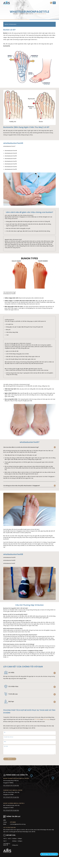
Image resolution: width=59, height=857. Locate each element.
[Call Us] (51, 3)
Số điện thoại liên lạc (8, 737)
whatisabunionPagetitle (40, 13)
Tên (4, 732)
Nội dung (6, 746)
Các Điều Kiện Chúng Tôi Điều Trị (26, 13)
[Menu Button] (54, 3)
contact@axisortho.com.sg (17, 824)
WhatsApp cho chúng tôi (49, 854)
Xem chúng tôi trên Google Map (11, 785)
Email (5, 741)
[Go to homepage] (6, 3)
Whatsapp (46, 719)
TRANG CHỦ (15, 13)
